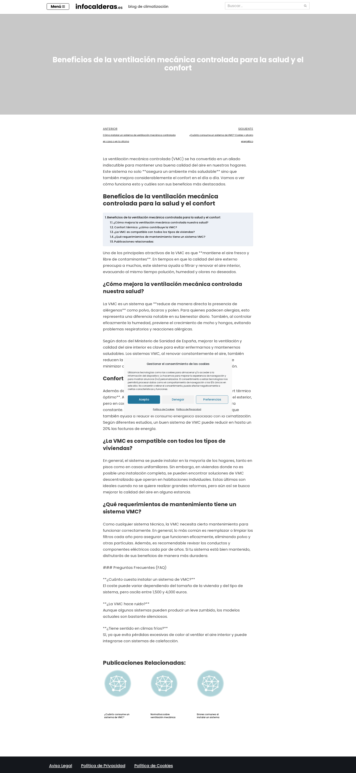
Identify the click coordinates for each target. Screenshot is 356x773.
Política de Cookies (163, 409)
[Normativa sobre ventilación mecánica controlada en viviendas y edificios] (171, 687)
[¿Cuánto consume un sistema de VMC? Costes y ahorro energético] (125, 687)
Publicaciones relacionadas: (134, 241)
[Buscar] (305, 5)
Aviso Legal (60, 766)
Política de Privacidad (188, 409)
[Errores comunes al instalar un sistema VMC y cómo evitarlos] (218, 687)
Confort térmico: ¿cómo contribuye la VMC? (145, 227)
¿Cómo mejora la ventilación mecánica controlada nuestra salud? (160, 222)
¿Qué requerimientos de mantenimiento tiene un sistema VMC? (159, 237)
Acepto (144, 399)
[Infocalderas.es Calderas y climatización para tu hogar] (99, 6)
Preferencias (212, 399)
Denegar (178, 399)
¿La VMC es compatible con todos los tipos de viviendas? (154, 232)
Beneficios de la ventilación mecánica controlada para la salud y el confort (163, 217)
